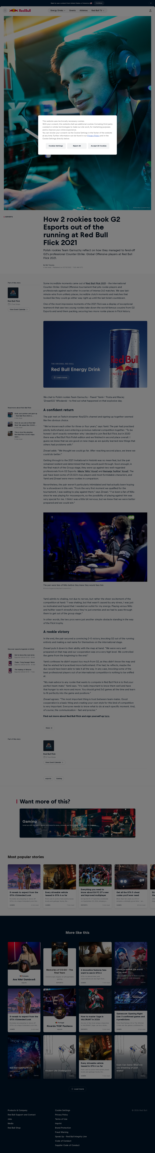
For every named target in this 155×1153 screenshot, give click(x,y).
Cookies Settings (56, 146)
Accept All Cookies (98, 146)
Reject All (77, 146)
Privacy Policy (93, 136)
